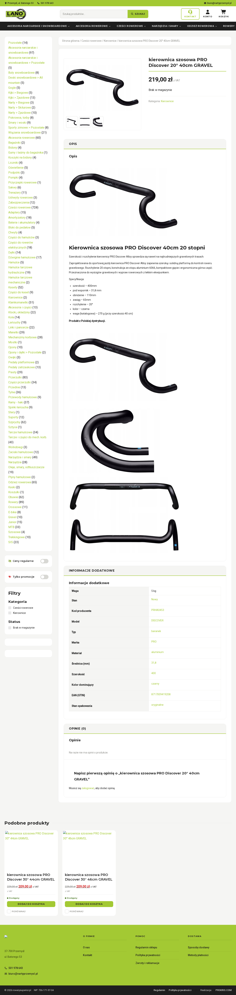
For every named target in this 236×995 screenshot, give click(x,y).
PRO (154, 641)
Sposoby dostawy (198, 947)
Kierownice (110, 40)
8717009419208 (161, 694)
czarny (155, 683)
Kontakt (87, 955)
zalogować (87, 788)
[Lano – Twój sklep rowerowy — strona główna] (15, 14)
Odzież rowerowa (200, 26)
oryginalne (157, 704)
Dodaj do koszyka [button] (31, 904)
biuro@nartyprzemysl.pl (219, 3)
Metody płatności (198, 955)
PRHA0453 (157, 610)
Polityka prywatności (148, 955)
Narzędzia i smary (165, 26)
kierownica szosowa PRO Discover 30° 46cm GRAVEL (88, 877)
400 (153, 673)
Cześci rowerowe (130, 26)
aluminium (157, 652)
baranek (156, 631)
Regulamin (159, 990)
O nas (86, 947)
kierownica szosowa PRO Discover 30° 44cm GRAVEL (31, 877)
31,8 (153, 662)
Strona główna (70, 40)
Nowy (154, 599)
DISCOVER (157, 620)
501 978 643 (47, 3)
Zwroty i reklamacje (147, 963)
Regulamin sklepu (146, 947)
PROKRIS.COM (224, 990)
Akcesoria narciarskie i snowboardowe (37, 26)
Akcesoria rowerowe (92, 26)
